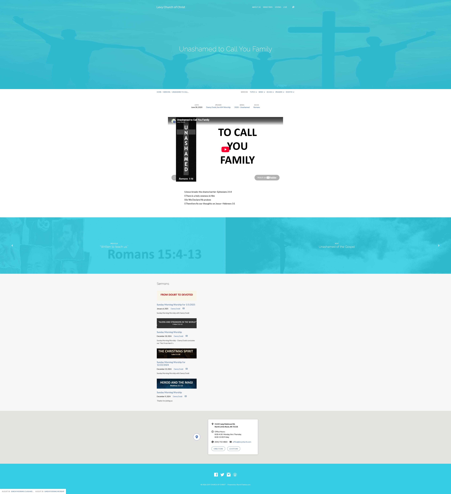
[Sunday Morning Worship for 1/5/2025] (177, 299)
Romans (256, 107)
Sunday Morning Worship (169, 332)
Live (285, 7)
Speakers (278, 92)
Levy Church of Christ (171, 7)
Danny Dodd (211, 107)
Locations (233, 449)
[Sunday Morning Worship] (177, 326)
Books (269, 92)
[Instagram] (229, 474)
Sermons (166, 92)
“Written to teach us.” (114, 246)
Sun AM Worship (224, 107)
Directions (218, 449)
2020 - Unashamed (242, 107)
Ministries (267, 7)
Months (289, 92)
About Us (256, 7)
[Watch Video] (184, 308)
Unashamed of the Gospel (337, 246)
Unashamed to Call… (180, 92)
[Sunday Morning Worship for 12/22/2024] (177, 356)
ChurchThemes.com (243, 485)
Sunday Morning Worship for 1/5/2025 (176, 304)
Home (159, 92)
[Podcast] (235, 474)
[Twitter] (222, 474)
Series (261, 92)
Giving (278, 7)
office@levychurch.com (242, 442)
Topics (252, 92)
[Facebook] (216, 474)
